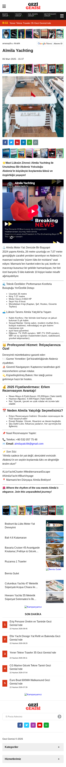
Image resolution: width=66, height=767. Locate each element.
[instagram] (33, 725)
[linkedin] (17, 142)
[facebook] (5, 142)
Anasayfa (7, 43)
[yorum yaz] (35, 142)
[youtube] (39, 725)
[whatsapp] (46, 725)
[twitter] (11, 142)
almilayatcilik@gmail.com (28, 443)
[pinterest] (23, 142)
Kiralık (17, 43)
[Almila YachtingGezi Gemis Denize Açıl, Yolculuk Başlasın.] (33, 5)
